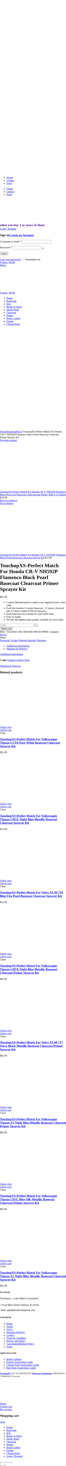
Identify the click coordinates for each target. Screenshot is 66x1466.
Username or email (10, 241)
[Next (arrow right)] (4, 1465)
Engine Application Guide (19, 1362)
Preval (19, 431)
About (9, 1326)
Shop (9, 431)
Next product (6, 503)
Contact (10, 1335)
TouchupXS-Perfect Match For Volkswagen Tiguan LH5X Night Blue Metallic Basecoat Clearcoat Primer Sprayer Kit (28, 969)
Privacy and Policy (15, 1341)
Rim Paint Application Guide (21, 1367)
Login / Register (14, 1456)
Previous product (8, 440)
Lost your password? (10, 259)
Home (3, 431)
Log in (4, 253)
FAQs (9, 1329)
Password (6, 247)
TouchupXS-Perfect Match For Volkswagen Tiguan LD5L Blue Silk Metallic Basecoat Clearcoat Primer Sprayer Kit (28, 1199)
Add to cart (6, 629)
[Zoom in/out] (11, 1462)
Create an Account (21, 235)
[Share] (4, 1462)
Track (9, 1346)
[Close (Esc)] (1, 1462)
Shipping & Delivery (17, 648)
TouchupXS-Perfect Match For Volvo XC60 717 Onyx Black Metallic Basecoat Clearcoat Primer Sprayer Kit (31, 1046)
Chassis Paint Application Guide (22, 1365)
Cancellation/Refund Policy (20, 1343)
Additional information (17, 646)
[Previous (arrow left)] (1, 1465)
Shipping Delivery (15, 1332)
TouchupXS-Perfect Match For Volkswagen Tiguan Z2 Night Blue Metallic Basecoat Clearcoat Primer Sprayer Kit (33, 1123)
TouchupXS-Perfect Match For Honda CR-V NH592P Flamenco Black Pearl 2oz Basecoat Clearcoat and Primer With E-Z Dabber (33, 493)
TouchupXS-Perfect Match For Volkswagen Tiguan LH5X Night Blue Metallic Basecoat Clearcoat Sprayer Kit (28, 819)
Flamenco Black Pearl (18, 660)
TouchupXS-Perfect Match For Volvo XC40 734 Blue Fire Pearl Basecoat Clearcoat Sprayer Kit (31, 894)
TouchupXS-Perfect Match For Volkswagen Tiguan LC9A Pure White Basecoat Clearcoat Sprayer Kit (30, 742)
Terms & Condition (16, 1338)
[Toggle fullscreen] (7, 1462)
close (2, 1422)
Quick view (6, 727)
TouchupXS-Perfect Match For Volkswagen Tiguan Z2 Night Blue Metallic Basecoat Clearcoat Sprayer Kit (33, 1276)
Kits (14, 431)
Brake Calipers (13, 1359)
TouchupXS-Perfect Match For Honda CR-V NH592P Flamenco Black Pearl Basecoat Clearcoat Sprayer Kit (33, 556)
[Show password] (43, 248)
